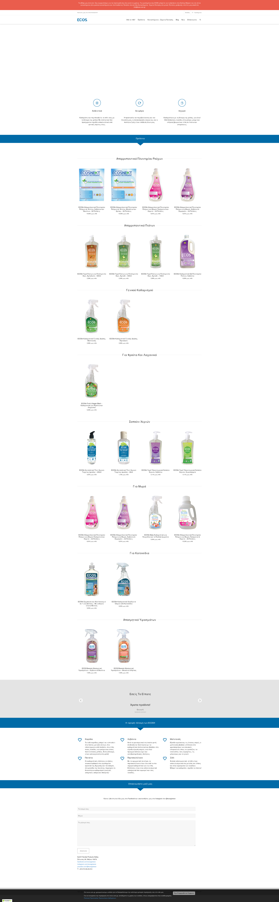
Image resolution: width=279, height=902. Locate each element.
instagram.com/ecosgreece (86, 867)
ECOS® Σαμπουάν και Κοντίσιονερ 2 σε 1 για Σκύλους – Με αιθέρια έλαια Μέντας (92, 604)
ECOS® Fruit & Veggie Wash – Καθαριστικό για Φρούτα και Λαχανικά (92, 405)
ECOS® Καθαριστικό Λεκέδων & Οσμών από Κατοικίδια (124, 603)
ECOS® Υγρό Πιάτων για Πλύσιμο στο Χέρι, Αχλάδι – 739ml (155, 275)
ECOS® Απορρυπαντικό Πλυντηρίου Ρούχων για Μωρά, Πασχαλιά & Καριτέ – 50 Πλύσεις (187, 537)
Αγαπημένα (197, 12)
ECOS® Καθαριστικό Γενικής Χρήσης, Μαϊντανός (92, 340)
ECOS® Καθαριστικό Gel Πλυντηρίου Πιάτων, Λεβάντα (187, 275)
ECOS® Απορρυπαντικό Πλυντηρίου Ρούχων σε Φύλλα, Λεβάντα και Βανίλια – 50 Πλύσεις (91, 209)
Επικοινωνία (192, 20)
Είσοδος (187, 12)
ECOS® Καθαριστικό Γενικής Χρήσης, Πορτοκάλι (124, 340)
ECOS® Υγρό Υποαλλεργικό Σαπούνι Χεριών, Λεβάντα (156, 471)
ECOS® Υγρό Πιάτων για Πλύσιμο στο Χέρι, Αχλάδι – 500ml (123, 275)
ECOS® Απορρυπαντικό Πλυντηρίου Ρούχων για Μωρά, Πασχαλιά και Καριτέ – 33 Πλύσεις (155, 209)
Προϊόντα (141, 20)
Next (200, 702)
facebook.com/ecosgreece (86, 865)
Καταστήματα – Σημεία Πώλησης (160, 20)
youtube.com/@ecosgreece (86, 870)
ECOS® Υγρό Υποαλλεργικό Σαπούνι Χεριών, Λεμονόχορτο (188, 471)
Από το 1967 (130, 20)
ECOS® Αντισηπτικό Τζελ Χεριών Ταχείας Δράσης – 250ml (91, 471)
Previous (81, 702)
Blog (177, 20)
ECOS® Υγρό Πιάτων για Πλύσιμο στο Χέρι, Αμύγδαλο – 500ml (91, 275)
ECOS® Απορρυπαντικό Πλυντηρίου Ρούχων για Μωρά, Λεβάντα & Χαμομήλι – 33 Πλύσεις (187, 209)
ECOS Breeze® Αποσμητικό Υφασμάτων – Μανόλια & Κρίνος (123, 669)
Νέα (183, 20)
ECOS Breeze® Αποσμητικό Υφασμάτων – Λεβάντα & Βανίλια (91, 669)
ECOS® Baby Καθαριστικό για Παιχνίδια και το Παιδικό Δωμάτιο (156, 536)
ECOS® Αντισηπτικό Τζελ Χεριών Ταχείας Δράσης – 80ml (123, 471)
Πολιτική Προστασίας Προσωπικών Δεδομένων (100, 898)
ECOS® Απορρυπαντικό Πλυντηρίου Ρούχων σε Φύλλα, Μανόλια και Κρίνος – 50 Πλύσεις (123, 209)
